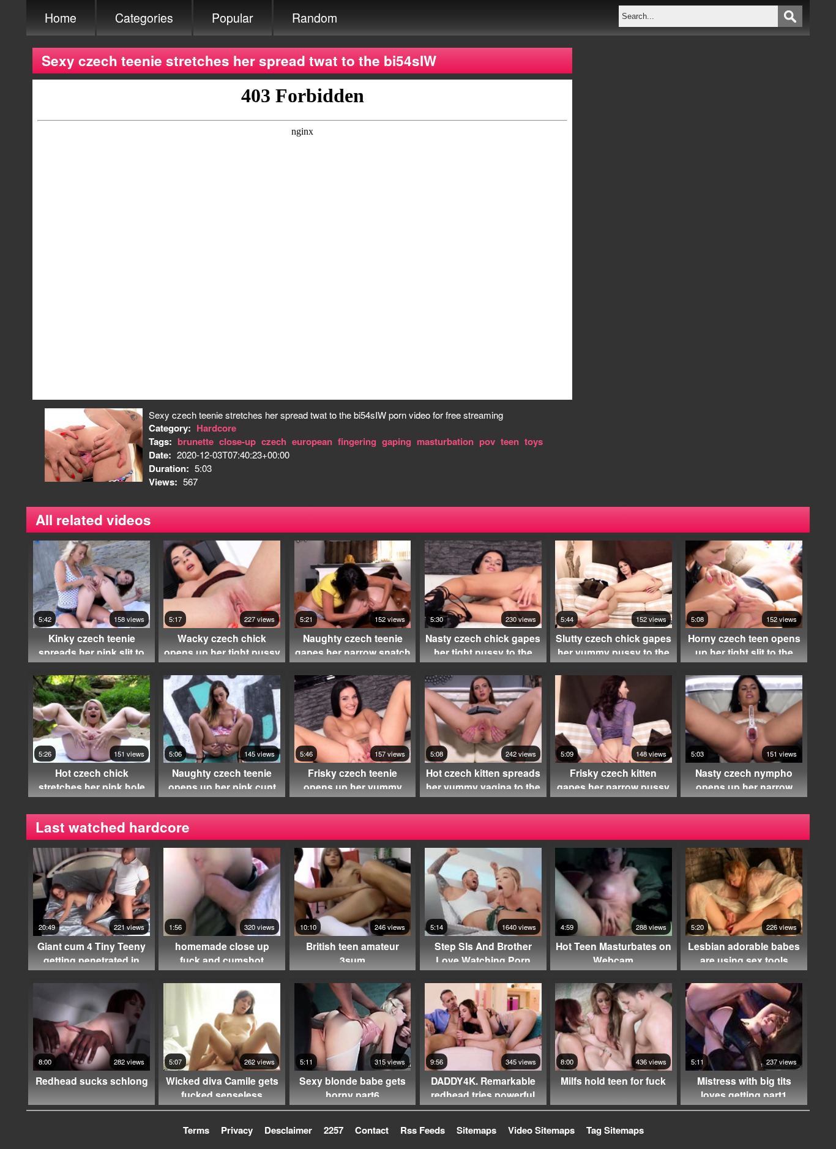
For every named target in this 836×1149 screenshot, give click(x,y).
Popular (232, 17)
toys (533, 441)
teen (510, 441)
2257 (333, 1130)
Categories (144, 17)
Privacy (237, 1130)
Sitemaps (476, 1130)
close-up (237, 441)
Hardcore (216, 428)
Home (61, 17)
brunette (195, 441)
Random (314, 17)
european (312, 441)
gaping (396, 441)
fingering (357, 441)
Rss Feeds (422, 1130)
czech (273, 441)
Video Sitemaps (541, 1130)
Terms (196, 1130)
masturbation (445, 441)
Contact (372, 1130)
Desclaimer (288, 1130)
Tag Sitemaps (615, 1130)
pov (487, 441)
